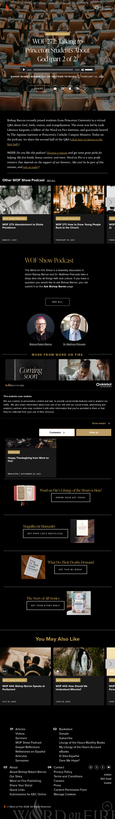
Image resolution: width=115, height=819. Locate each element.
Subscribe (65, 738)
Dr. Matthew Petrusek (62, 76)
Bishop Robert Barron (26, 76)
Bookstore (65, 729)
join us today (31, 167)
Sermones (22, 760)
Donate (64, 733)
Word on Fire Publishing (25, 781)
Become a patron (57, 152)
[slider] (89, 69)
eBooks (64, 751)
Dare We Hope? (69, 760)
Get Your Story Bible (45, 605)
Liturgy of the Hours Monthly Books (82, 742)
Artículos (21, 756)
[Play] (23, 69)
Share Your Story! (21, 785)
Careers (59, 781)
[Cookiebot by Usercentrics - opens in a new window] (98, 385)
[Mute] (82, 69)
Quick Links (17, 789)
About (14, 767)
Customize (55, 432)
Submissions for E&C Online (28, 794)
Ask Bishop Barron (55, 286)
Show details (99, 423)
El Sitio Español (69, 756)
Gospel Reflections (27, 747)
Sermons (21, 738)
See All (51, 180)
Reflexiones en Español (30, 751)
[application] (57, 70)
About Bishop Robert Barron (28, 772)
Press (57, 785)
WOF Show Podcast (57, 34)
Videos (20, 733)
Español (107, 782)
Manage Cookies (65, 794)
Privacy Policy (63, 772)
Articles (20, 729)
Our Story (16, 776)
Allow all (93, 432)
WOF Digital (105, 778)
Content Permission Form (70, 789)
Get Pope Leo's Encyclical (45, 533)
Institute (107, 774)
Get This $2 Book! (71, 569)
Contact (59, 767)
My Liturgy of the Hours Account (80, 747)
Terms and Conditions (68, 776)
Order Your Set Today (71, 497)
